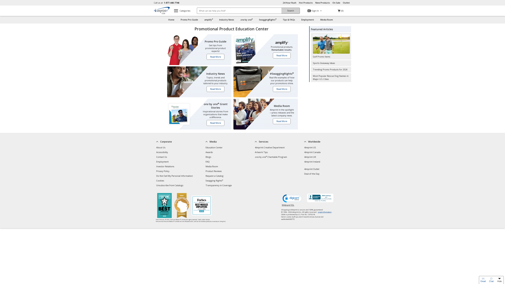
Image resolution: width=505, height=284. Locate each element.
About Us (160, 147)
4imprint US (310, 147)
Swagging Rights (214, 180)
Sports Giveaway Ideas (324, 63)
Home (171, 19)
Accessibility (162, 152)
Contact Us (161, 157)
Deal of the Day (311, 173)
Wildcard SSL (288, 206)
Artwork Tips (261, 152)
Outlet (347, 2)
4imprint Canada (312, 152)
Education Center (214, 147)
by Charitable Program (271, 157)
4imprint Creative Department (270, 147)
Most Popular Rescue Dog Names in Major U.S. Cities (331, 78)
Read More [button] (216, 57)
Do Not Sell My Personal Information (174, 176)
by (247, 19)
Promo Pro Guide (189, 19)
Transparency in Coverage (219, 185)
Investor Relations (165, 167)
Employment (307, 19)
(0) (341, 11)
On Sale (336, 2)
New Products (322, 2)
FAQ (207, 161)
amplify (208, 19)
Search (290, 11)
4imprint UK (310, 157)
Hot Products (306, 2)
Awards (209, 152)
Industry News (226, 19)
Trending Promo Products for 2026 (330, 69)
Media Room (326, 19)
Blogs (208, 157)
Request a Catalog (214, 175)
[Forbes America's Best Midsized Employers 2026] (201, 206)
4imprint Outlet (311, 169)
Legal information (325, 212)
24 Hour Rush (289, 2)
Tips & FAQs (289, 19)
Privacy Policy (163, 171)
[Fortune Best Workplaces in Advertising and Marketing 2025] (164, 206)
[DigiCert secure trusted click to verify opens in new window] (292, 199)
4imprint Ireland (312, 161)
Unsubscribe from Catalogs (170, 185)
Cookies (160, 181)
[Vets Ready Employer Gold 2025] (181, 206)
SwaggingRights (267, 19)
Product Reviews (214, 171)
